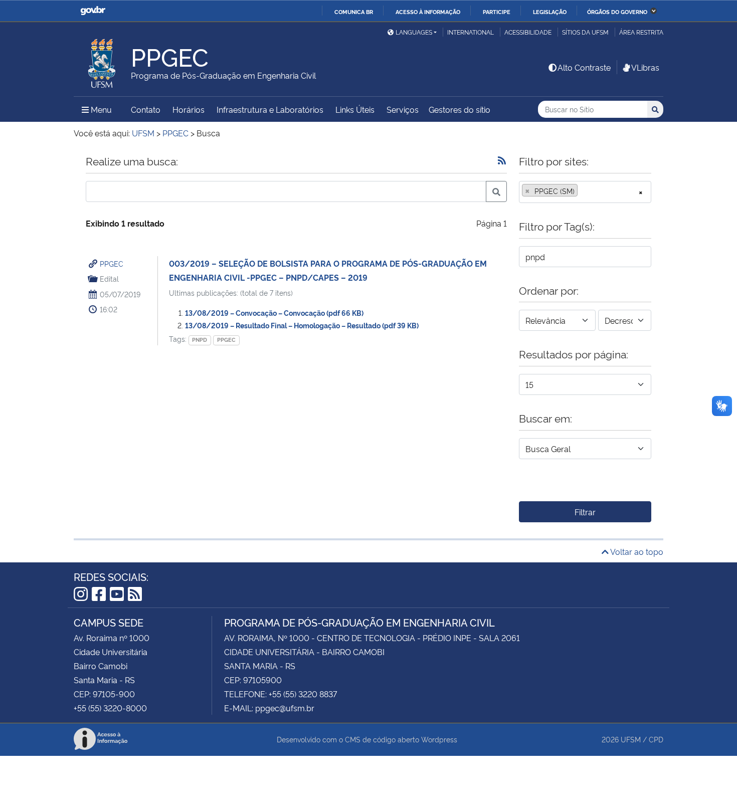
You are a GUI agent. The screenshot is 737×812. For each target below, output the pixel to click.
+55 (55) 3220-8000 (110, 707)
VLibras (645, 67)
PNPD (199, 339)
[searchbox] (583, 191)
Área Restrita (641, 32)
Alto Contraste (584, 67)
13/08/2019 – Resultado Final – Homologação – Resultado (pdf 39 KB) (302, 325)
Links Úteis (355, 109)
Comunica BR (353, 12)
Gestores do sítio (459, 109)
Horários (188, 109)
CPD (656, 739)
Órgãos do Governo (617, 12)
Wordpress (439, 739)
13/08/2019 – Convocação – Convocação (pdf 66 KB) (274, 312)
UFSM (631, 739)
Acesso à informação (428, 12)
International (470, 32)
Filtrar (585, 511)
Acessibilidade (527, 32)
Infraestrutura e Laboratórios (270, 109)
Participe (496, 12)
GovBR (92, 11)
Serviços (403, 109)
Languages (414, 32)
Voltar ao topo (636, 551)
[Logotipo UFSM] (102, 60)
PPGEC (111, 263)
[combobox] (585, 192)
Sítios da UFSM (585, 32)
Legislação (550, 12)
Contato (145, 109)
